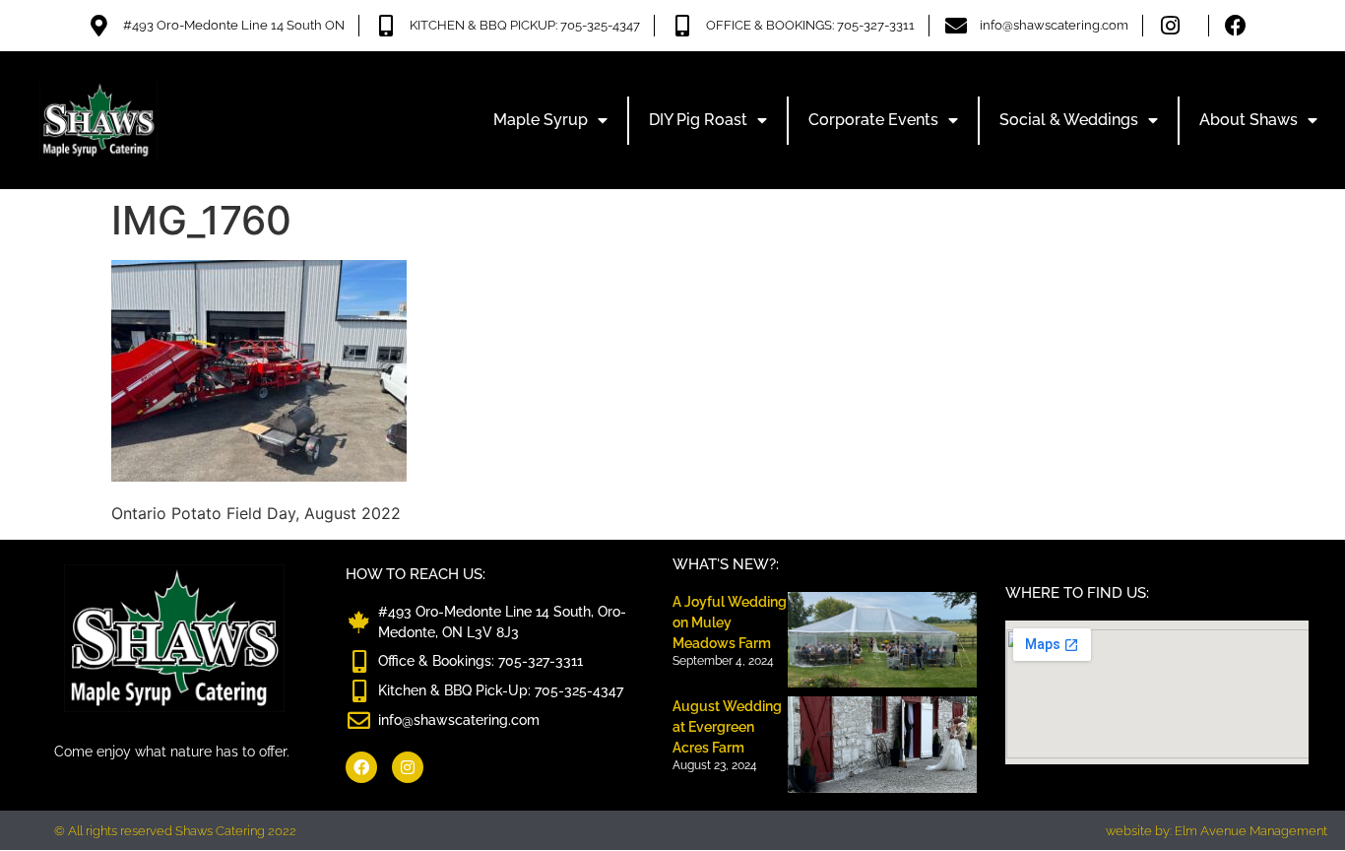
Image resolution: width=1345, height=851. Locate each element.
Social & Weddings (1068, 119)
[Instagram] (407, 767)
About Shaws (1248, 119)
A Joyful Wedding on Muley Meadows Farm (729, 622)
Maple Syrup (540, 119)
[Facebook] (361, 767)
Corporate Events (873, 119)
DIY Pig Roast (698, 119)
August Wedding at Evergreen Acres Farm (727, 726)
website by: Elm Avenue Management (1216, 830)
